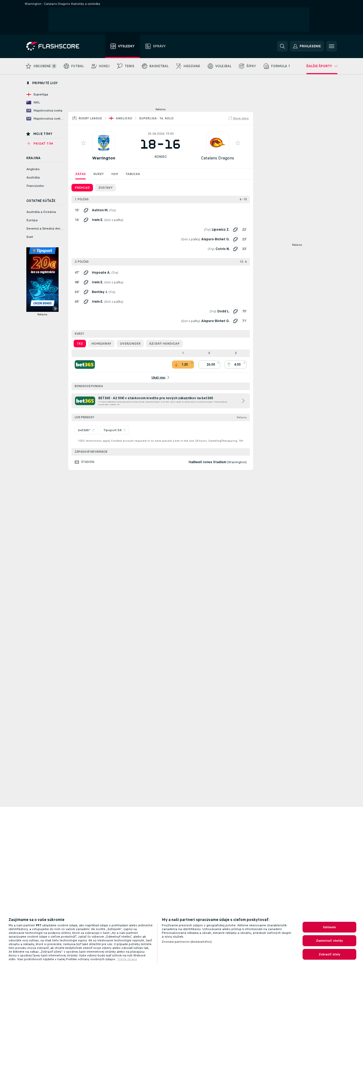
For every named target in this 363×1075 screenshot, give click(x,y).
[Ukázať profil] (103, 142)
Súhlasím (329, 927)
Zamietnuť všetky (329, 940)
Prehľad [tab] (82, 188)
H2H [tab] (114, 174)
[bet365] (85, 364)
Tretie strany (127, 959)
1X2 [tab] (80, 343)
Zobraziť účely (329, 954)
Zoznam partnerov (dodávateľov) (187, 942)
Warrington (103, 157)
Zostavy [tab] (105, 188)
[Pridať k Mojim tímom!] (83, 142)
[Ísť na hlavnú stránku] (56, 46)
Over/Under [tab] (130, 343)
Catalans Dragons (217, 157)
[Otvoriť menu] (331, 46)
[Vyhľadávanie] (282, 46)
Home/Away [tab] (101, 343)
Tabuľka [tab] (132, 174)
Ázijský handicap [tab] (164, 343)
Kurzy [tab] (98, 174)
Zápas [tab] (80, 174)
